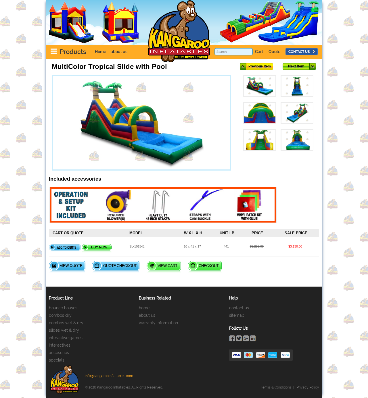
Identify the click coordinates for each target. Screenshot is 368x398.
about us (119, 51)
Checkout (205, 267)
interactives (59, 345)
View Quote (67, 267)
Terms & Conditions (276, 387)
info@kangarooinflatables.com (109, 376)
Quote (274, 51)
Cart (259, 51)
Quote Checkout (115, 267)
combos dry (60, 315)
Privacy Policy (308, 387)
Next (299, 66)
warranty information (158, 322)
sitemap (236, 315)
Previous (256, 66)
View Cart (164, 267)
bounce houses (63, 308)
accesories (59, 352)
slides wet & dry (64, 330)
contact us (299, 52)
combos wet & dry (66, 322)
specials (56, 360)
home (144, 308)
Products (73, 51)
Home (100, 51)
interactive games (66, 337)
